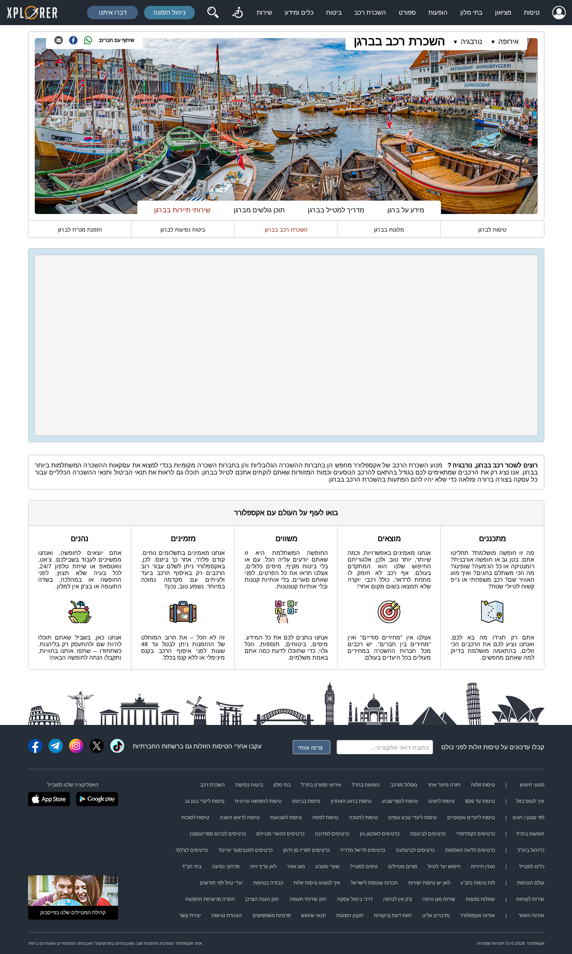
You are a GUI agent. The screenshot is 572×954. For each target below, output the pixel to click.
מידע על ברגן (405, 210)
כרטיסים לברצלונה (415, 850)
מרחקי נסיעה (226, 866)
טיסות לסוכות (195, 817)
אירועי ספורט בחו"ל (321, 785)
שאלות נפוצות (480, 899)
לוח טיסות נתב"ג (478, 883)
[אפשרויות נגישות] (237, 12)
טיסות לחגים (441, 801)
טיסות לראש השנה (240, 817)
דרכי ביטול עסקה (355, 899)
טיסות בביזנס (306, 801)
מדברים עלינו (436, 915)
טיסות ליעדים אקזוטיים (471, 817)
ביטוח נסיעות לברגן (182, 230)
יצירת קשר (190, 915)
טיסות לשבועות (286, 817)
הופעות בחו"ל (366, 785)
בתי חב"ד (191, 866)
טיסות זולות (484, 746)
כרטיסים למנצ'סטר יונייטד (245, 850)
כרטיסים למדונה (332, 834)
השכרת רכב (370, 12)
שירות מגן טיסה (439, 899)
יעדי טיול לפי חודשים (221, 883)
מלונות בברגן (389, 230)
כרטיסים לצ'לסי (191, 850)
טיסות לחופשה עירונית (258, 801)
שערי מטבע (327, 866)
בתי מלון (471, 12)
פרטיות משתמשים (272, 915)
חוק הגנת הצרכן (262, 899)
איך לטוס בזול (530, 801)
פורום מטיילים (402, 866)
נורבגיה (471, 42)
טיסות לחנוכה (363, 817)
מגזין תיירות (483, 866)
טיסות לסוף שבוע (400, 801)
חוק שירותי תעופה (308, 899)
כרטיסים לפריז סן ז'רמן (306, 850)
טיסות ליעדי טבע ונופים (412, 817)
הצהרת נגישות (226, 915)
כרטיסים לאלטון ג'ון (379, 834)
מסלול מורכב (403, 785)
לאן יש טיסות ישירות (429, 883)
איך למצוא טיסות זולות (317, 883)
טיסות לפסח (325, 817)
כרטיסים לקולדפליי (475, 834)
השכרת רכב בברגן (399, 41)
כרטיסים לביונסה (428, 834)
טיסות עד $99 (480, 801)
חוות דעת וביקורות (393, 915)
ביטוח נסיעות (249, 785)
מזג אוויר (296, 866)
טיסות (532, 12)
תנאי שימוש (313, 915)
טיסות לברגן (492, 230)
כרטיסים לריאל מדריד (362, 850)
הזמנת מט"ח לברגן (80, 230)
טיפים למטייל (364, 866)
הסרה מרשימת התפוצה (210, 899)
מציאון (503, 12)
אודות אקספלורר (477, 915)
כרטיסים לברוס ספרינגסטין (218, 834)
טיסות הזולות (210, 746)
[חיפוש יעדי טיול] (212, 12)
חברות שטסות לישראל (374, 883)
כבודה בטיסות (268, 883)
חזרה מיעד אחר (444, 785)
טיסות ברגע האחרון (351, 801)
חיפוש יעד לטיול (444, 866)
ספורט (407, 12)
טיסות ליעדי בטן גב (204, 801)
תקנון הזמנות (349, 915)
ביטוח (334, 12)
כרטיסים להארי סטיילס (280, 834)
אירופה (508, 42)
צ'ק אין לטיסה (397, 899)
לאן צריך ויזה (263, 866)
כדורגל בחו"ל (531, 850)
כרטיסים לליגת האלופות (470, 850)
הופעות (438, 12)
